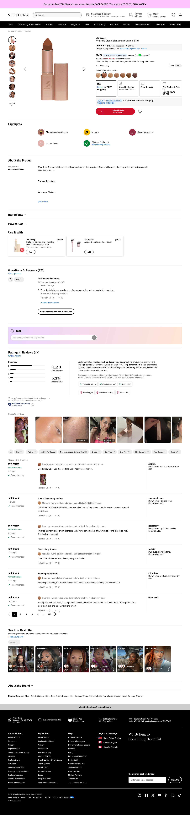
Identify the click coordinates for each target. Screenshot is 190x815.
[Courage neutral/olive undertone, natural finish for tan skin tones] (123, 75)
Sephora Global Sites (16, 767)
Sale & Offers (175, 24)
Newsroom (12, 741)
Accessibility (73, 778)
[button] (135, 55)
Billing (70, 752)
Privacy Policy (13, 797)
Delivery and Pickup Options (79, 745)
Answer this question (50, 302)
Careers (11, 745)
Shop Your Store (44, 778)
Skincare (62, 24)
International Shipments (77, 756)
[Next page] (55, 614)
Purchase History (44, 752)
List (178, 65)
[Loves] (173, 15)
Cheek (19, 31)
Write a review (14, 355)
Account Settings (44, 756)
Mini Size (114, 24)
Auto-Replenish (44, 763)
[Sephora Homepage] (18, 15)
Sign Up (175, 779)
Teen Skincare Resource (77, 782)
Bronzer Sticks (81, 696)
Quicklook (17, 252)
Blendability (124, 48)
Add (30, 252)
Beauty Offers (43, 767)
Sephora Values (14, 748)
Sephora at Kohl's (75, 767)
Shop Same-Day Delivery (47, 782)
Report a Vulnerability (16, 782)
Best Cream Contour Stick (62, 696)
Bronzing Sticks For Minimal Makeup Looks (108, 696)
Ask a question (118, 46)
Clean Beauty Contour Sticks (37, 696)
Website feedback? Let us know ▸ (95, 707)
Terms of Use (26, 797)
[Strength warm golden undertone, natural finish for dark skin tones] (129, 75)
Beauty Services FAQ (76, 763)
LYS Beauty (101, 38)
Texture (144, 48)
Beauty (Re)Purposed (16, 778)
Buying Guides (73, 760)
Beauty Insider (43, 737)
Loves (40, 775)
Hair (87, 24)
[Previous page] (9, 614)
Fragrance (75, 24)
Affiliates (11, 756)
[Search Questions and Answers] (10, 279)
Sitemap (48, 797)
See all (12, 104)
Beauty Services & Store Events (50, 760)
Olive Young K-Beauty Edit (29, 24)
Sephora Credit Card (46, 741)
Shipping (71, 748)
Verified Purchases (48, 452)
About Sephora (14, 737)
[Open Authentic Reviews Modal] (33, 404)
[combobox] (57, 15)
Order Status (43, 748)
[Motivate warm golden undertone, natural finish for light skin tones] (110, 75)
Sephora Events (14, 760)
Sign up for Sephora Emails (141, 774)
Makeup (49, 24)
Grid (172, 65)
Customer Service (75, 737)
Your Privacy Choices (61, 797)
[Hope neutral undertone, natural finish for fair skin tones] (98, 75)
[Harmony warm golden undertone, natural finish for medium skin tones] (116, 75)
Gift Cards (160, 24)
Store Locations (74, 771)
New (11, 24)
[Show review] (21, 430)
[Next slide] (83, 69)
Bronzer (28, 31)
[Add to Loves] (140, 111)
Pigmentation (135, 48)
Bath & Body (99, 24)
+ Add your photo (15, 637)
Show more (43, 201)
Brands (126, 24)
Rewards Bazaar (44, 771)
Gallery (41, 745)
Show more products (101, 144)
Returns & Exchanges (76, 741)
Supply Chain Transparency (18, 752)
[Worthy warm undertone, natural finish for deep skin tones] (135, 75)
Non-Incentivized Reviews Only (72, 452)
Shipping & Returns (105, 102)
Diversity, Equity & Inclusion (18, 771)
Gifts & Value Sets (142, 24)
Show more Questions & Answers (56, 311)
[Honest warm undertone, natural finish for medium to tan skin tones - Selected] (104, 75)
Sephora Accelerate (15, 775)
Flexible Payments (75, 775)
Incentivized (81, 440)
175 (49, 614)
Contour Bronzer (135, 696)
